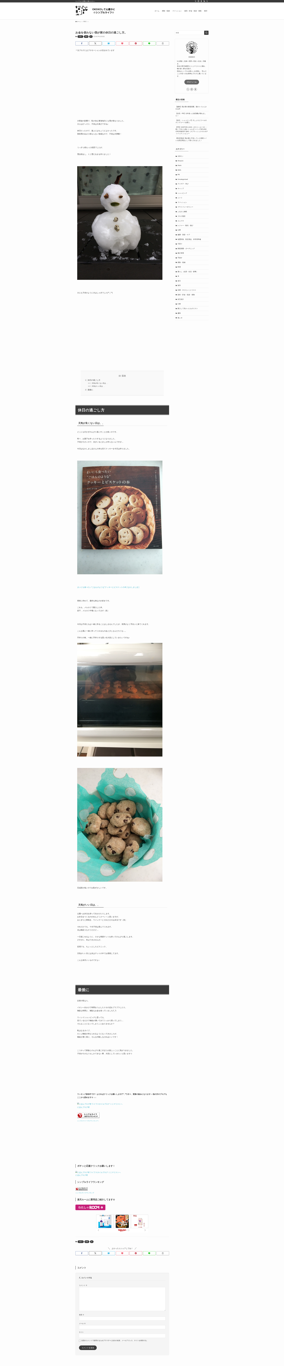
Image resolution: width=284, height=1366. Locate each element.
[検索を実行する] (206, 33)
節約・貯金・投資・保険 (186, 295)
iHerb (179, 165)
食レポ (180, 318)
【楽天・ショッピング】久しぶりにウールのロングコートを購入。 (191, 121)
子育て (80, 36)
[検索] (207, 1)
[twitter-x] (195, 1)
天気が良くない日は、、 (100, 383)
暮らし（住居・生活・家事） (188, 271)
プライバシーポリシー (185, 207)
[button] (81, 43)
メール (82, 1323)
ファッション (182, 202)
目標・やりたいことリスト (187, 290)
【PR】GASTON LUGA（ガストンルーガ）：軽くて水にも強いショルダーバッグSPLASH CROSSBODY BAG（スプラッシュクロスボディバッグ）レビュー (192, 130)
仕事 (179, 230)
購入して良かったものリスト (188, 308)
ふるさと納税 (182, 211)
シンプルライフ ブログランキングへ (88, 1121)
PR (179, 174)
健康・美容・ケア (184, 235)
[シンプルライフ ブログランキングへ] (88, 1117)
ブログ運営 (181, 216)
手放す (180, 258)
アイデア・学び (183, 184)
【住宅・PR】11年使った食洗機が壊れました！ (191, 115)
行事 (179, 304)
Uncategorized (183, 179)
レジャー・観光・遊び (185, 225)
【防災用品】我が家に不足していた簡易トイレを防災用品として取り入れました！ (191, 139)
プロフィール (192, 82)
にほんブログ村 (83, 1107)
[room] (201, 1)
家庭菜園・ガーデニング (186, 248)
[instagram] (198, 1)
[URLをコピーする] (162, 43)
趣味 (179, 313)
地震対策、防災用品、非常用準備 (189, 239)
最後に (90, 390)
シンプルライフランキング (84, 1193)
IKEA (179, 170)
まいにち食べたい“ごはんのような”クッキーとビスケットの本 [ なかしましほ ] (108, 587)
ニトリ (180, 198)
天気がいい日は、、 (99, 386)
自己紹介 (181, 299)
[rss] (204, 1)
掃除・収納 (181, 262)
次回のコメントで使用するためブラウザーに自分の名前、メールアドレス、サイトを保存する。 (114, 1340)
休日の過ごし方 (94, 380)
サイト (81, 1332)
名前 (81, 1315)
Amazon (180, 161)
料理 (86, 36)
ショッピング (182, 193)
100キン (180, 156)
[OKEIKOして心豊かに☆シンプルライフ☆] (97, 11)
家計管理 (181, 253)
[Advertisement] (122, 88)
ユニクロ (181, 221)
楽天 (179, 281)
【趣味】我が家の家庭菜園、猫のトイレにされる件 (191, 108)
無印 (179, 285)
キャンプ (181, 188)
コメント (83, 1285)
